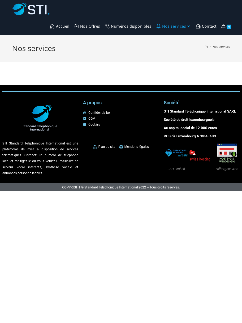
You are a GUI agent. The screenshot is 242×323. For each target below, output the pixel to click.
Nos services (221, 46)
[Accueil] (206, 46)
